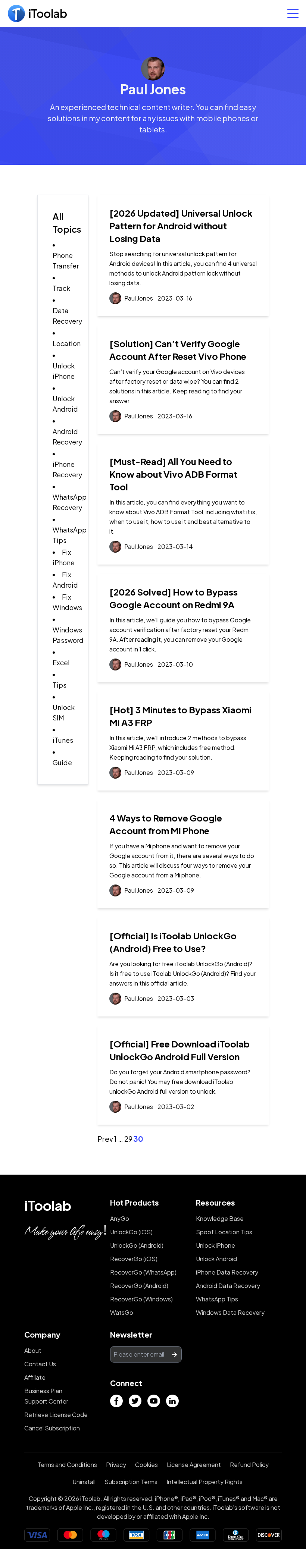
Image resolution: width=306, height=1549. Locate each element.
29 (128, 1138)
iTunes (63, 740)
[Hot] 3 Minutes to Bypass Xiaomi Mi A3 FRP (180, 716)
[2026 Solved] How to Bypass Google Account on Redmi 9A (173, 598)
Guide (62, 762)
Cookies (146, 1464)
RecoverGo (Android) (139, 1285)
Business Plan (43, 1391)
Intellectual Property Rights (204, 1482)
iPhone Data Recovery (227, 1272)
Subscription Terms (130, 1482)
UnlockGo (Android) (136, 1245)
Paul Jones (138, 298)
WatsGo (121, 1312)
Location (67, 343)
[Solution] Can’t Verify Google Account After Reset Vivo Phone (177, 350)
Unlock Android (216, 1259)
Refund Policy (249, 1464)
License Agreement (194, 1464)
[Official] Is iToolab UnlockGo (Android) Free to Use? (173, 942)
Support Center (46, 1401)
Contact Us (40, 1364)
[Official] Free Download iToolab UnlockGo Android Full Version (179, 1050)
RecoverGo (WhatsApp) (143, 1272)
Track (61, 288)
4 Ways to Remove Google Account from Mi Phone (165, 824)
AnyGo (119, 1218)
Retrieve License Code (56, 1414)
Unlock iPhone (215, 1245)
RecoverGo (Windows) (141, 1299)
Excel (61, 662)
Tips (59, 685)
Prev (105, 1138)
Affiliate (35, 1377)
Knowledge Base (220, 1218)
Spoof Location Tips (224, 1232)
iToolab (47, 1205)
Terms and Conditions (67, 1464)
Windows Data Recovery (230, 1312)
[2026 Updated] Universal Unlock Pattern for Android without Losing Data (181, 225)
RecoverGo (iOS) (133, 1259)
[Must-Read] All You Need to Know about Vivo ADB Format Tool (173, 474)
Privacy (116, 1464)
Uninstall (84, 1482)
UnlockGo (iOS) (131, 1232)
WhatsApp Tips (217, 1299)
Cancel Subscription (52, 1428)
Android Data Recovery (228, 1285)
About (32, 1350)
